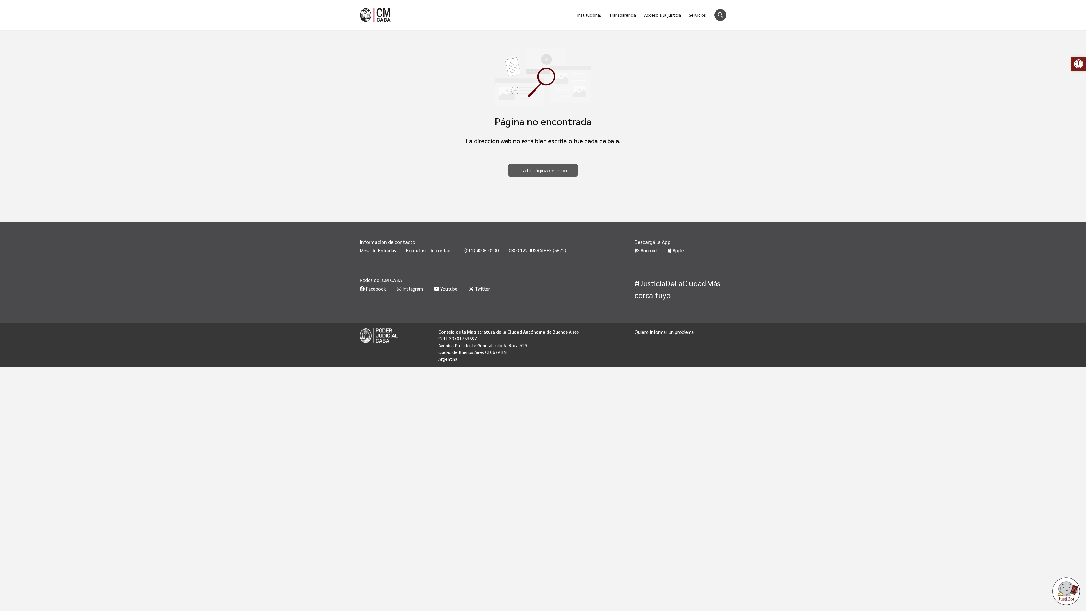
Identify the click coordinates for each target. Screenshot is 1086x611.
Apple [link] (678, 250)
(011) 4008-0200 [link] (481, 250)
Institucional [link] (589, 15)
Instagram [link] (412, 288)
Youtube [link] (449, 288)
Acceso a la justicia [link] (662, 15)
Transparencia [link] (622, 15)
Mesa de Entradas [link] (378, 250)
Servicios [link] (697, 15)
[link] (1078, 64)
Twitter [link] (482, 288)
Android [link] (649, 250)
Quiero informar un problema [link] (664, 332)
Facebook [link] (376, 288)
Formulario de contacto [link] (430, 250)
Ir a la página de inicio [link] (543, 170)
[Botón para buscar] (720, 15)
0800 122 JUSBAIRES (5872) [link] (537, 250)
